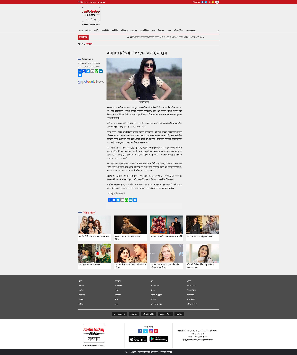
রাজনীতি (105, 30)
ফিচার (153, 290)
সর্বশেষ (88, 30)
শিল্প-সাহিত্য (191, 290)
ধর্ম (152, 281)
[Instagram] (151, 331)
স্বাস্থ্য (169, 30)
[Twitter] (145, 331)
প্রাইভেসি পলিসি (148, 314)
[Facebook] (140, 331)
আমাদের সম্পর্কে (119, 314)
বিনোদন (161, 30)
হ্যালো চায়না (190, 30)
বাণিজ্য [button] (123, 30)
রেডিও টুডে (137, 352)
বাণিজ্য (81, 304)
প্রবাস (189, 281)
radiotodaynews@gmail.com (201, 340)
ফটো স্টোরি (191, 299)
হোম (81, 30)
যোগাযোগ (134, 314)
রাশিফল (153, 299)
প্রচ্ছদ (80, 43)
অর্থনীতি (114, 30)
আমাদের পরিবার (165, 314)
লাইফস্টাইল (178, 30)
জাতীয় (96, 30)
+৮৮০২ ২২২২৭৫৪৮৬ (200, 337)
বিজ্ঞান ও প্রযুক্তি (156, 295)
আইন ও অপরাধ (156, 304)
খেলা (153, 30)
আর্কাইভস (190, 295)
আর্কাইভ (179, 314)
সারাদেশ (134, 30)
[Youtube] (156, 331)
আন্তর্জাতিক (144, 30)
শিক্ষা (116, 299)
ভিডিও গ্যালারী (192, 304)
